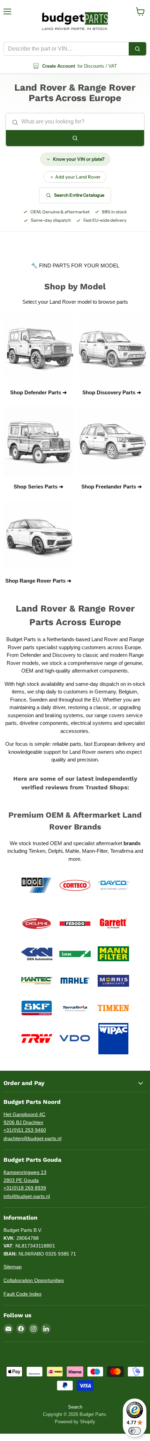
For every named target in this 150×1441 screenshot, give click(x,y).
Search (75, 1407)
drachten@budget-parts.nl (32, 1138)
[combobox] (66, 48)
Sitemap (12, 1266)
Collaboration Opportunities (33, 1280)
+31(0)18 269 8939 (24, 1188)
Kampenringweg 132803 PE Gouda (24, 1176)
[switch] (134, 1431)
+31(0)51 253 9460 (24, 1130)
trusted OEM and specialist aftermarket (87, 843)
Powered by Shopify (75, 1421)
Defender (31, 655)
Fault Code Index (22, 1294)
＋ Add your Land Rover (75, 177)
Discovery (64, 655)
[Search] (137, 48)
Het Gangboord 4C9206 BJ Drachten (24, 1118)
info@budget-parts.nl (26, 1196)
